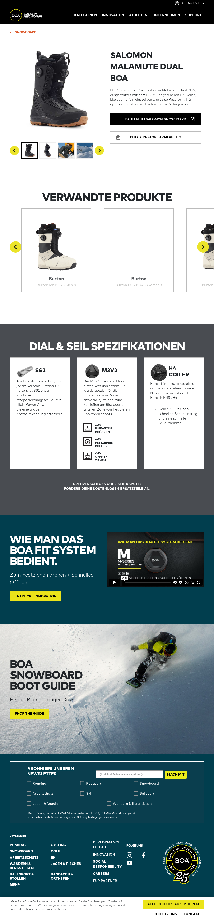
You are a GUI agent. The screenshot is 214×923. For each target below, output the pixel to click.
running (18, 845)
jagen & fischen (66, 864)
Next (99, 150)
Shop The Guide (29, 713)
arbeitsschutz (24, 857)
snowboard (25, 32)
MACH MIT (176, 774)
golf (55, 851)
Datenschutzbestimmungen (54, 817)
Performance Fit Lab (106, 845)
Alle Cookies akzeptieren (173, 904)
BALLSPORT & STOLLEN (22, 876)
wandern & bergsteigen (22, 866)
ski (53, 857)
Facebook (143, 855)
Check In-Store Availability (155, 137)
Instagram (129, 855)
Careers (101, 873)
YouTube (129, 863)
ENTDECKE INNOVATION (36, 596)
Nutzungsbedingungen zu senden (96, 817)
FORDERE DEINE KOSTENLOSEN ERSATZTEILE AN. (107, 488)
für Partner (105, 881)
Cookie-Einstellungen (176, 914)
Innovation (104, 854)
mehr (15, 885)
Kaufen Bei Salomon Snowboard (155, 119)
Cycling (58, 845)
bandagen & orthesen (62, 876)
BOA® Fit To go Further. (35, 16)
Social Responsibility (107, 864)
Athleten (138, 15)
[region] (107, 910)
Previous (14, 150)
